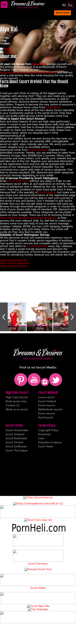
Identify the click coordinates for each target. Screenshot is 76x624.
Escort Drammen (37, 246)
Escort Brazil (53, 107)
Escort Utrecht (14, 442)
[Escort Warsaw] (38, 622)
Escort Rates (45, 446)
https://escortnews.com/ (15, 263)
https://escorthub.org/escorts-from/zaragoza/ (28, 218)
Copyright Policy (48, 430)
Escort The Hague (16, 450)
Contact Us (12, 405)
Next (72, 316)
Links (41, 438)
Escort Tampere (38, 150)
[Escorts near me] (38, 520)
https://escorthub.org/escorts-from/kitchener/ (28, 72)
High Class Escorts (17, 397)
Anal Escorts (45, 417)
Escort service (46, 413)
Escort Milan (38, 587)
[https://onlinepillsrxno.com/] (38, 503)
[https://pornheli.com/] (38, 517)
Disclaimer (44, 434)
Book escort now (16, 401)
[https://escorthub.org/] (38, 540)
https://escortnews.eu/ (14, 260)
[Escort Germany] (38, 556)
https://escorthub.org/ (13, 266)
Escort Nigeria (46, 192)
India (43, 64)
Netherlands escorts (50, 409)
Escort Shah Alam (18, 181)
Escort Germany (38, 563)
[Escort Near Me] (38, 606)
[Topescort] (38, 603)
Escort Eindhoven (16, 446)
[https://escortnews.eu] (38, 497)
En (70, 5)
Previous (4, 316)
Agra (35, 64)
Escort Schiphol (15, 434)
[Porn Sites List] (38, 533)
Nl (64, 5)
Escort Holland (47, 401)
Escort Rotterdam (16, 438)
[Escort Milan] (38, 585)
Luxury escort (46, 397)
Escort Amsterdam (17, 430)
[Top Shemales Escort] (38, 609)
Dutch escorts (46, 405)
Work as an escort (17, 409)
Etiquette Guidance (50, 442)
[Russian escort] (38, 569)
